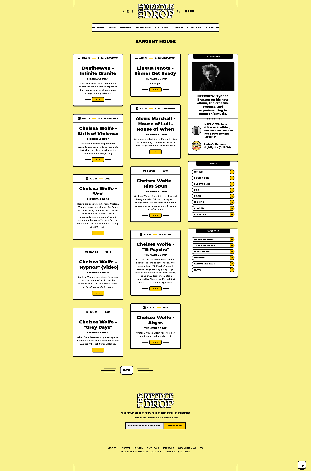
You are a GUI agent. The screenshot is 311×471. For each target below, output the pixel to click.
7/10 (165, 171)
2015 (165, 307)
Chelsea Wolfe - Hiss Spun (155, 183)
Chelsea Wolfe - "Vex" (98, 191)
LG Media (156, 451)
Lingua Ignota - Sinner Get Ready (155, 70)
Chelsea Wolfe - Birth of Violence (98, 131)
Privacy (168, 447)
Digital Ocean (182, 451)
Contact (153, 447)
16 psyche (165, 234)
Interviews (143, 27)
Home (100, 27)
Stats (210, 27)
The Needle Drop (98, 78)
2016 (108, 252)
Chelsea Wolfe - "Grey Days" (98, 324)
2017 (107, 178)
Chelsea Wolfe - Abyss (155, 320)
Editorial (161, 27)
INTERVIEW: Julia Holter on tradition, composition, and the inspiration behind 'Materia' (218, 130)
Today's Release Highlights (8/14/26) (217, 146)
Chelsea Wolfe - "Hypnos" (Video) (98, 264)
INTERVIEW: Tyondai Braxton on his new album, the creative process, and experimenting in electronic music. (213, 104)
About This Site (132, 447)
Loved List (194, 27)
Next (126, 370)
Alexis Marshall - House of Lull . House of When (155, 124)
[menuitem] (100, 27)
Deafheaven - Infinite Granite (98, 70)
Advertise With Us (190, 447)
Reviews (125, 27)
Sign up (112, 447)
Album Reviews (108, 58)
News (112, 27)
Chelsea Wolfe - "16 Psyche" (155, 247)
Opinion (178, 27)
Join (191, 11)
